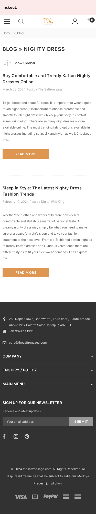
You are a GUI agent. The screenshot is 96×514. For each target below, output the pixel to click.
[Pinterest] (28, 436)
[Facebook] (6, 436)
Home (7, 33)
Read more (25, 154)
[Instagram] (17, 436)
